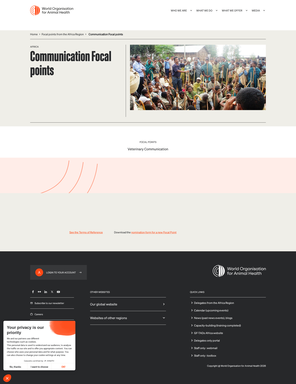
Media (256, 10)
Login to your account (61, 272)
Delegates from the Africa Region (214, 303)
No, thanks (15, 366)
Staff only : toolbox (205, 355)
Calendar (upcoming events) (211, 310)
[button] (7, 378)
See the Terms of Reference (86, 232)
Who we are (179, 10)
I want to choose (39, 366)
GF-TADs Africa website (208, 333)
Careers (39, 314)
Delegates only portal (207, 340)
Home (34, 34)
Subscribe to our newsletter (49, 303)
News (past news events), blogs (213, 318)
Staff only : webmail (205, 348)
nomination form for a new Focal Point (153, 232)
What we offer (232, 10)
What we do (204, 10)
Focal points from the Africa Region (63, 34)
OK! (63, 366)
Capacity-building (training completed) (217, 325)
